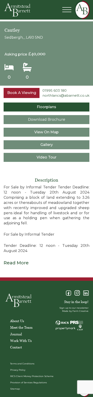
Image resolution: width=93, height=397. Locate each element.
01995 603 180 (54, 90)
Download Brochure (46, 119)
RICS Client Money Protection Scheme (31, 376)
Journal (16, 334)
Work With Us (21, 341)
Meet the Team (21, 327)
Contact (16, 347)
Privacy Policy (17, 369)
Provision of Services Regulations (28, 382)
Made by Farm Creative (75, 311)
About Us (17, 321)
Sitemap (15, 388)
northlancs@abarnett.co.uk (65, 95)
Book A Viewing (21, 93)
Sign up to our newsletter (73, 307)
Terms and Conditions (22, 363)
